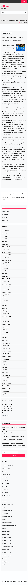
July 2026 (4, 233)
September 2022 (6, 356)
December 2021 (6, 380)
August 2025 (5, 263)
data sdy (4, 471)
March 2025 (5, 276)
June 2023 (5, 332)
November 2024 (6, 287)
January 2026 (5, 249)
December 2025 (6, 252)
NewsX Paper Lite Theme (12, 581)
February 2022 (6, 375)
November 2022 (6, 351)
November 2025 (6, 255)
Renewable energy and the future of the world (12, 432)
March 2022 (5, 372)
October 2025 (5, 257)
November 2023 (6, 319)
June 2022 (5, 364)
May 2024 (4, 303)
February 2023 (6, 343)
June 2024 (5, 300)
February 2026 (6, 247)
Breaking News (7, 33)
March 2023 (5, 340)
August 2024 (5, 295)
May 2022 (4, 367)
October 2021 (5, 386)
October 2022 (5, 353)
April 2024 (4, 305)
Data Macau (5, 480)
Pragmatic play (6, 468)
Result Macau (5, 483)
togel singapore (6, 220)
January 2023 (5, 345)
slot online (4, 477)
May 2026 (4, 238)
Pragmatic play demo (7, 465)
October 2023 (5, 321)
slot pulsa (4, 498)
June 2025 (5, 268)
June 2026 (5, 236)
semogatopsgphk (17, 40)
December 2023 (6, 316)
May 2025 (4, 271)
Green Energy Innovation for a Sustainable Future (13, 428)
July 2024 (4, 297)
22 (10, 408)
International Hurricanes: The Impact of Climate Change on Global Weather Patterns (14, 444)
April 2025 (4, 273)
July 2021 (4, 394)
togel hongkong (6, 474)
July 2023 (4, 329)
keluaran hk (5, 214)
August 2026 (5, 230)
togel (3, 565)
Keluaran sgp (5, 211)
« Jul (3, 417)
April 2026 (4, 241)
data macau (5, 559)
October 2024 (5, 289)
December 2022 (6, 348)
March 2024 (5, 308)
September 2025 (6, 260)
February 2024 (6, 311)
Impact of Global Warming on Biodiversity (13, 436)
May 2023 (4, 335)
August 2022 (5, 359)
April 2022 (4, 369)
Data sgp (4, 217)
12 (5, 406)
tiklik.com (5, 6)
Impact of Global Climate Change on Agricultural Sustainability (12, 440)
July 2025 (4, 265)
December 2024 (6, 284)
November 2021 (6, 383)
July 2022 (4, 361)
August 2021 (5, 391)
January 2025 (5, 281)
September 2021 (6, 388)
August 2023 (5, 327)
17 (2, 408)
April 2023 (4, 337)
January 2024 (5, 313)
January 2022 (5, 378)
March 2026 (5, 244)
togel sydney (5, 562)
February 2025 (6, 279)
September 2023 (6, 324)
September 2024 (6, 292)
